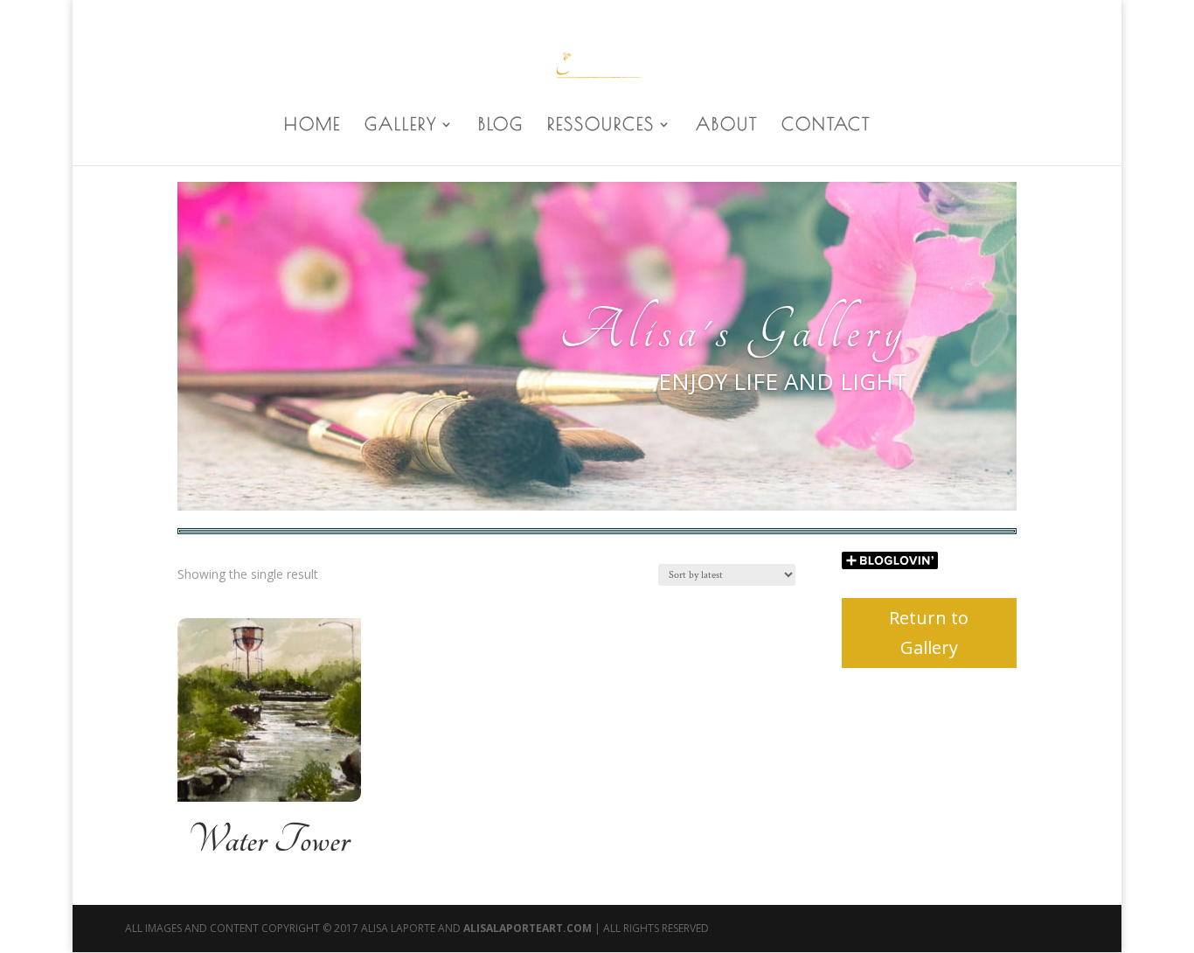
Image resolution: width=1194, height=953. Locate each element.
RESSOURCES (601, 126)
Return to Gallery (928, 632)
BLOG (501, 126)
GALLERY (400, 126)
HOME (312, 126)
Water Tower (269, 840)
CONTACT (826, 126)
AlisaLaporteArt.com (528, 928)
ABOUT (727, 126)
